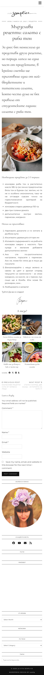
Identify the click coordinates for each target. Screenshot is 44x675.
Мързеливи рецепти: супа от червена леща (11, 385)
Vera (9, 21)
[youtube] (19, 543)
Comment (7, 408)
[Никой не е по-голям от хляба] (32, 325)
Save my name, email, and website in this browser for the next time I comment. (22, 465)
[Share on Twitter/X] (12, 373)
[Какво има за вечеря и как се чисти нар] (12, 352)
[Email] (25, 543)
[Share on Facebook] (9, 373)
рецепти (33, 21)
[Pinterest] (12, 576)
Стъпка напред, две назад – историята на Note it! (32, 385)
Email (5, 442)
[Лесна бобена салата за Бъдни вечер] (12, 325)
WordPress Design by (22, 672)
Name (5, 432)
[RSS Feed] (30, 543)
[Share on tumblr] (19, 373)
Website (6, 452)
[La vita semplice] (22, 9)
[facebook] (13, 543)
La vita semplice (25, 668)
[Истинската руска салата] (32, 352)
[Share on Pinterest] (16, 373)
